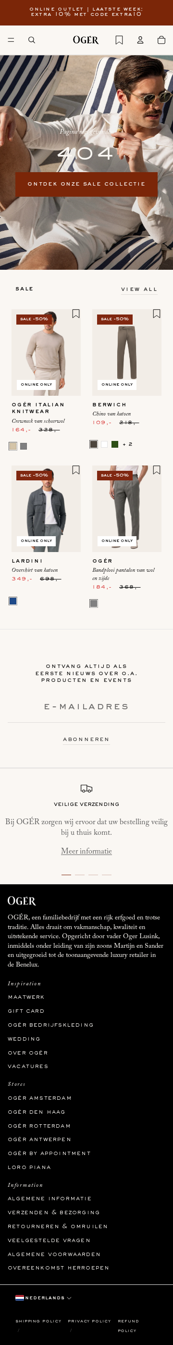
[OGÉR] (86, 39)
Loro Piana (29, 1167)
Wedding (24, 1039)
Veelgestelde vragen (49, 1241)
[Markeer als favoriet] (76, 313)
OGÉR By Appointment (49, 1153)
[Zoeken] (31, 39)
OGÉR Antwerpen (40, 1140)
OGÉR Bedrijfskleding (51, 1025)
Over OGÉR (28, 1053)
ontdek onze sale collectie (86, 184)
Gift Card (26, 1011)
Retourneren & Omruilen (58, 1227)
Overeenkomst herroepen (59, 1268)
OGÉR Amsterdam (40, 1098)
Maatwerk (26, 997)
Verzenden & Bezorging (54, 1213)
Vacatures (28, 1066)
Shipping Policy (38, 1321)
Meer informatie (86, 851)
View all (139, 289)
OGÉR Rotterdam (39, 1126)
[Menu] (11, 40)
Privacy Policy (89, 1321)
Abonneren (86, 739)
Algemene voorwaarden (54, 1254)
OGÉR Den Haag (37, 1112)
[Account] (140, 39)
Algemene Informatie (50, 1199)
